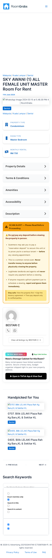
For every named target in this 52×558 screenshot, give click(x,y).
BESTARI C (13, 325)
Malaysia (7, 75)
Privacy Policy (12, 552)
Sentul (30, 75)
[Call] (8, 330)
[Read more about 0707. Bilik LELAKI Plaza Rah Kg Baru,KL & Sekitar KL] (26, 406)
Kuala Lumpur (19, 75)
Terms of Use (31, 552)
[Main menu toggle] (46, 6)
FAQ (44, 552)
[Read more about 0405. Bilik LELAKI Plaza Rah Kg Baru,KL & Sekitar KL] (26, 432)
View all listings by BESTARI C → (26, 340)
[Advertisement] (26, 47)
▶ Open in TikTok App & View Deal (26, 376)
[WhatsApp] (14, 330)
